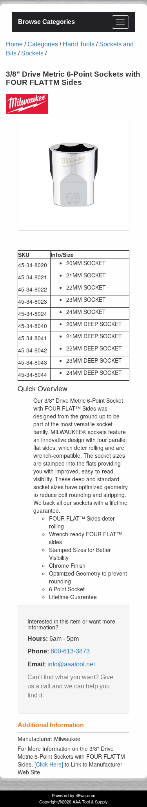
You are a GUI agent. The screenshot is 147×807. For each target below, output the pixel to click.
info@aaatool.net (71, 664)
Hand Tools (78, 44)
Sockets (32, 53)
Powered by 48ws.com (73, 795)
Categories (42, 44)
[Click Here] (48, 764)
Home (14, 44)
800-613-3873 (70, 651)
